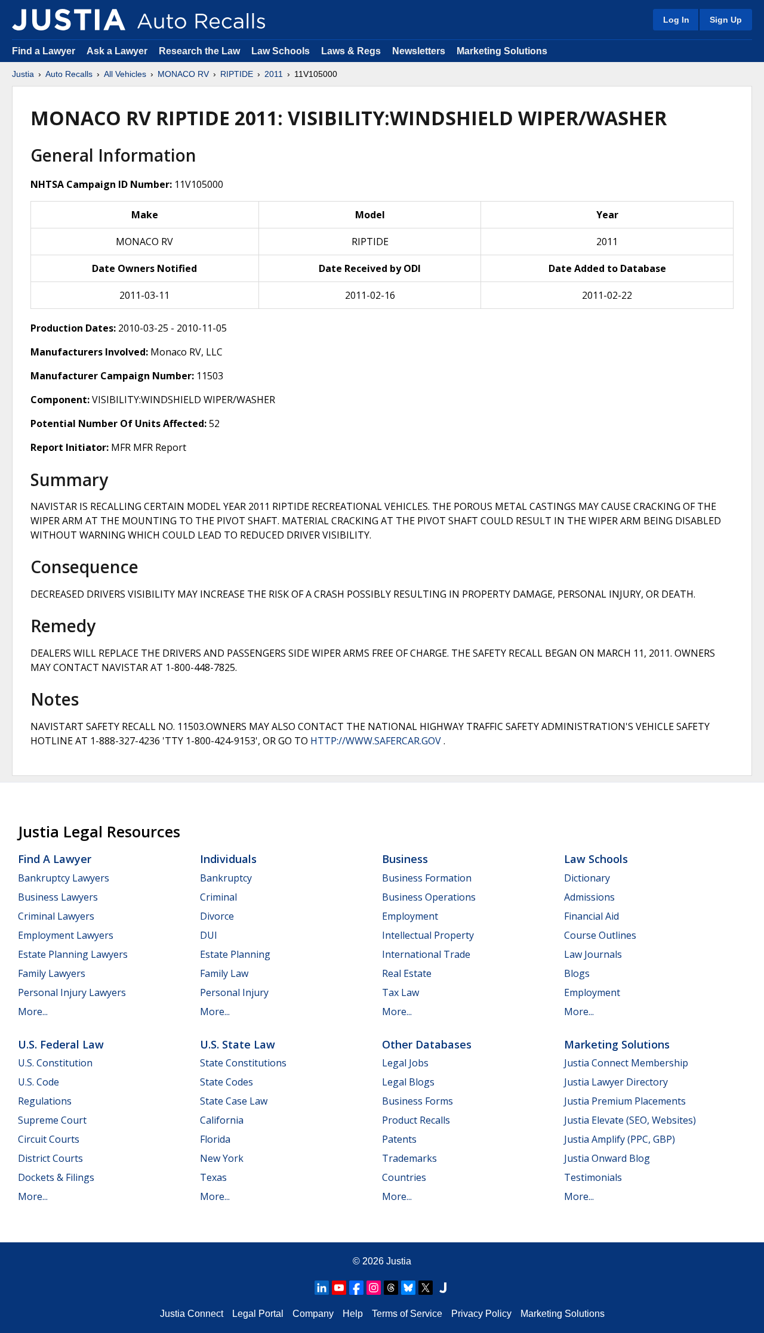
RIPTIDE (236, 74)
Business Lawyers (58, 897)
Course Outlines (600, 935)
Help (353, 1314)
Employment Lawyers (65, 935)
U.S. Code (38, 1081)
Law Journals (593, 954)
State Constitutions (243, 1062)
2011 (273, 74)
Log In (676, 19)
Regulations (45, 1101)
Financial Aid (591, 916)
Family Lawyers (51, 973)
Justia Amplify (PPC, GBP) (619, 1139)
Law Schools (280, 51)
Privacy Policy (481, 1314)
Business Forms (417, 1101)
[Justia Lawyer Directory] (443, 1288)
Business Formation (427, 877)
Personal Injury (234, 992)
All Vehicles (125, 74)
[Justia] (68, 19)
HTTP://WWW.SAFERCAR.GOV (375, 740)
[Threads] (391, 1288)
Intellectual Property (428, 935)
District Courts (50, 1158)
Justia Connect (191, 1314)
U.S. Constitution (55, 1062)
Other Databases (427, 1044)
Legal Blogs (408, 1081)
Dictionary (587, 877)
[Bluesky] (408, 1288)
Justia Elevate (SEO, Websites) (630, 1120)
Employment (410, 916)
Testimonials (593, 1177)
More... (33, 1011)
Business (405, 859)
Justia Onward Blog (607, 1158)
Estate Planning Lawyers (73, 954)
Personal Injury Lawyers (72, 992)
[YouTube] (339, 1288)
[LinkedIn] (322, 1288)
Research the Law (199, 51)
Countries (404, 1177)
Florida (215, 1139)
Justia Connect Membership (626, 1062)
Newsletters (418, 51)
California (222, 1120)
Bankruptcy (226, 877)
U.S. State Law (237, 1044)
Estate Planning (235, 954)
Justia (23, 74)
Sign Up (726, 19)
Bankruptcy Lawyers (63, 877)
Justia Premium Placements (625, 1101)
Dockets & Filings (56, 1177)
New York (222, 1158)
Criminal (218, 897)
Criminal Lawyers (56, 916)
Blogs (577, 973)
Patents (399, 1139)
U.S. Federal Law (61, 1044)
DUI (208, 935)
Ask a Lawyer (118, 51)
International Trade (426, 954)
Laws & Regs (351, 51)
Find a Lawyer (43, 51)
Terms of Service (407, 1314)
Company (313, 1314)
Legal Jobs (405, 1062)
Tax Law (400, 992)
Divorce (217, 916)
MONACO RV (183, 74)
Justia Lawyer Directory (616, 1081)
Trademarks (409, 1158)
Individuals (228, 859)
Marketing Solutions (502, 51)
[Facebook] (356, 1288)
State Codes (226, 1081)
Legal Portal (258, 1314)
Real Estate (407, 973)
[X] (425, 1288)
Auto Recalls (69, 74)
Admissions (589, 897)
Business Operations (429, 897)
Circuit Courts (48, 1139)
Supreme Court (52, 1120)
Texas (213, 1177)
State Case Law (233, 1101)
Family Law (224, 973)
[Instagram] (373, 1288)
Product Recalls (416, 1120)
